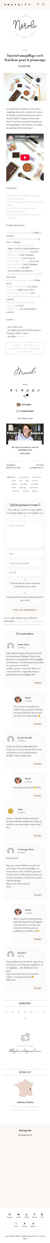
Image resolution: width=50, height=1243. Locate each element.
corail (14, 481)
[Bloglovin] (28, 4)
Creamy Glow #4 (15, 258)
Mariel (28, 404)
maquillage (24, 484)
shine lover (16, 491)
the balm (26, 491)
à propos (36, 348)
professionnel (34, 487)
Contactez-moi (25, 1045)
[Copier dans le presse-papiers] (38, 390)
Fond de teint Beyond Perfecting (22, 239)
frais (27, 481)
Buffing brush (13, 254)
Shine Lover (13, 308)
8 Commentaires (26, 411)
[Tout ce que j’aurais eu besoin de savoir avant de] (12, 1191)
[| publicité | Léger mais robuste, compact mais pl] (12, 1177)
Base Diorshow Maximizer (19, 293)
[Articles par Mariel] (18, 404)
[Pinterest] (14, 4)
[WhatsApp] (33, 390)
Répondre (37, 683)
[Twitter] (21, 4)
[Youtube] (7, 4)
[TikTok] (18, 1012)
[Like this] (25, 396)
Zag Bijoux (20, 336)
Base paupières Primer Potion (21, 280)
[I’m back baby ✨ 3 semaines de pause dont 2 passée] (12, 1163)
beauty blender (24, 477)
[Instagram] (4, 4)
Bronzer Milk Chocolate (18, 261)
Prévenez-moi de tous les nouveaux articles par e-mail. (25, 598)
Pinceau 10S (13, 289)
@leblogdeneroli (25, 1135)
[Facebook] (11, 390)
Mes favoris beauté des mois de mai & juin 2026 (25, 448)
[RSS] (31, 1012)
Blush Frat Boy (14, 267)
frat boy (35, 481)
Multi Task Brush (15, 264)
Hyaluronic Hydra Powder (19, 251)
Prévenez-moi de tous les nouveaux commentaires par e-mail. (25, 585)
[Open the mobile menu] (43, 4)
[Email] (27, 390)
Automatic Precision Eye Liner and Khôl (25, 274)
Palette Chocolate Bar (17, 286)
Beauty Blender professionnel (20, 245)
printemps (23, 487)
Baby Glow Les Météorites (19, 232)
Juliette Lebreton (33, 1236)
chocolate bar (37, 477)
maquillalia (34, 484)
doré (21, 481)
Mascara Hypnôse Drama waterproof (24, 296)
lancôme (14, 484)
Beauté (25, 50)
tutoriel (35, 491)
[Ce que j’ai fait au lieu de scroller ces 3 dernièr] (12, 1149)
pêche (14, 487)
